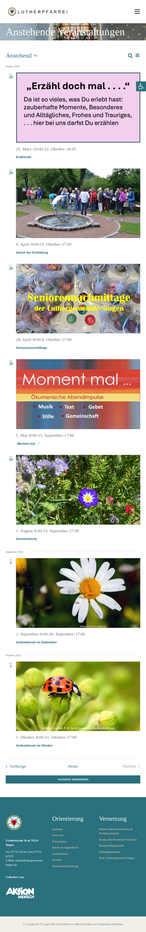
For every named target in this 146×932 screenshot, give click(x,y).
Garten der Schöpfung (32, 252)
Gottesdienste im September (36, 642)
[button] (141, 86)
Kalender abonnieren (73, 779)
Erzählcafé (23, 157)
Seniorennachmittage (31, 347)
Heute (73, 766)
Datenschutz (117, 924)
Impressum (106, 924)
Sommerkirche (26, 539)
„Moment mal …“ (28, 443)
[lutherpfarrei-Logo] (38, 7)
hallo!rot (78, 924)
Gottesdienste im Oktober (34, 745)
